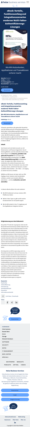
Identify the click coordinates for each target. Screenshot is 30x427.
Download (7, 90)
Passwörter (4, 290)
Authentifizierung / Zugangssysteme (9, 96)
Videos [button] (23, 365)
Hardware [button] (5, 327)
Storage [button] (4, 336)
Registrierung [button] (14, 399)
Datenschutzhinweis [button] (10, 417)
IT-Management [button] (7, 351)
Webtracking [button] (21, 417)
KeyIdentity (4, 283)
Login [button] (15, 395)
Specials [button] (5, 357)
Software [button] (5, 342)
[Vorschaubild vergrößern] (15, 47)
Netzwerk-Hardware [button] (7, 339)
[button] (13, 5)
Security (15, 95)
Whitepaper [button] (10, 362)
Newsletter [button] (15, 390)
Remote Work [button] (5, 331)
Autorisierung (4, 286)
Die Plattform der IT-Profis (6, 95)
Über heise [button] (15, 420)
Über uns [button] (23, 420)
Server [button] (4, 334)
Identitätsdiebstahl (6, 288)
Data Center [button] (6, 354)
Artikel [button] (16, 365)
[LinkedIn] (15, 422)
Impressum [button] (7, 420)
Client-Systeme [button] (6, 329)
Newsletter (15, 319)
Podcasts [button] (7, 365)
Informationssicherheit (7, 292)
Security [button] (5, 345)
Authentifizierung (5, 285)
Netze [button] (4, 348)
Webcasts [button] (20, 362)
